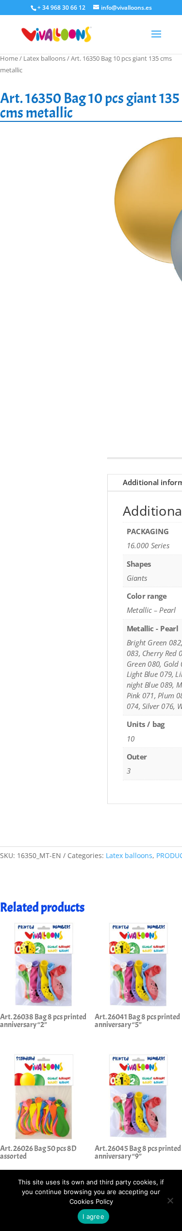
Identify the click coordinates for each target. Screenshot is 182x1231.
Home (9, 58)
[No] (170, 1200)
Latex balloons (44, 58)
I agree (93, 1216)
